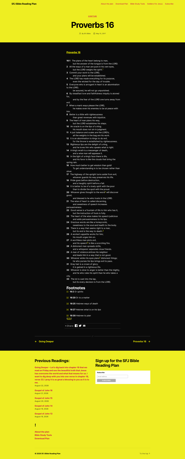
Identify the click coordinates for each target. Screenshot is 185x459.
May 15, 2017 (101, 33)
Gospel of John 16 (43, 390)
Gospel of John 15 (43, 398)
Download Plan (122, 4)
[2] (67, 298)
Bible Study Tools (137, 4)
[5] (67, 315)
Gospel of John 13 (43, 413)
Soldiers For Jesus (155, 4)
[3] (67, 304)
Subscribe (169, 4)
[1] (67, 292)
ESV (69, 318)
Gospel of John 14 (43, 406)
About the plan (107, 4)
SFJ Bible (87, 33)
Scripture (92, 16)
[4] (67, 310)
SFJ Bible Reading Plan (24, 4)
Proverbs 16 (73, 52)
